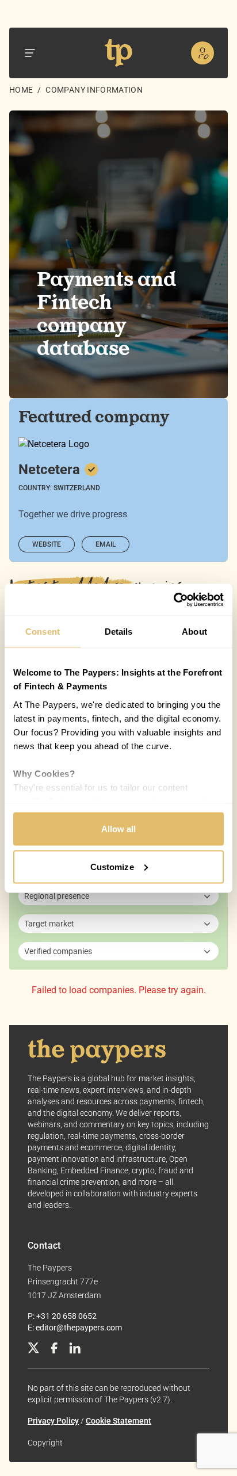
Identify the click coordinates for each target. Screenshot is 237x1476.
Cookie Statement (118, 1420)
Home (21, 89)
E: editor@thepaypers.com (75, 1327)
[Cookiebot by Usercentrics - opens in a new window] (173, 599)
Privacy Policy (53, 1420)
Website (46, 544)
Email (105, 544)
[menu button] (30, 53)
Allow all (118, 829)
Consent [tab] (42, 631)
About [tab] (194, 631)
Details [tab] (119, 631)
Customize (112, 866)
